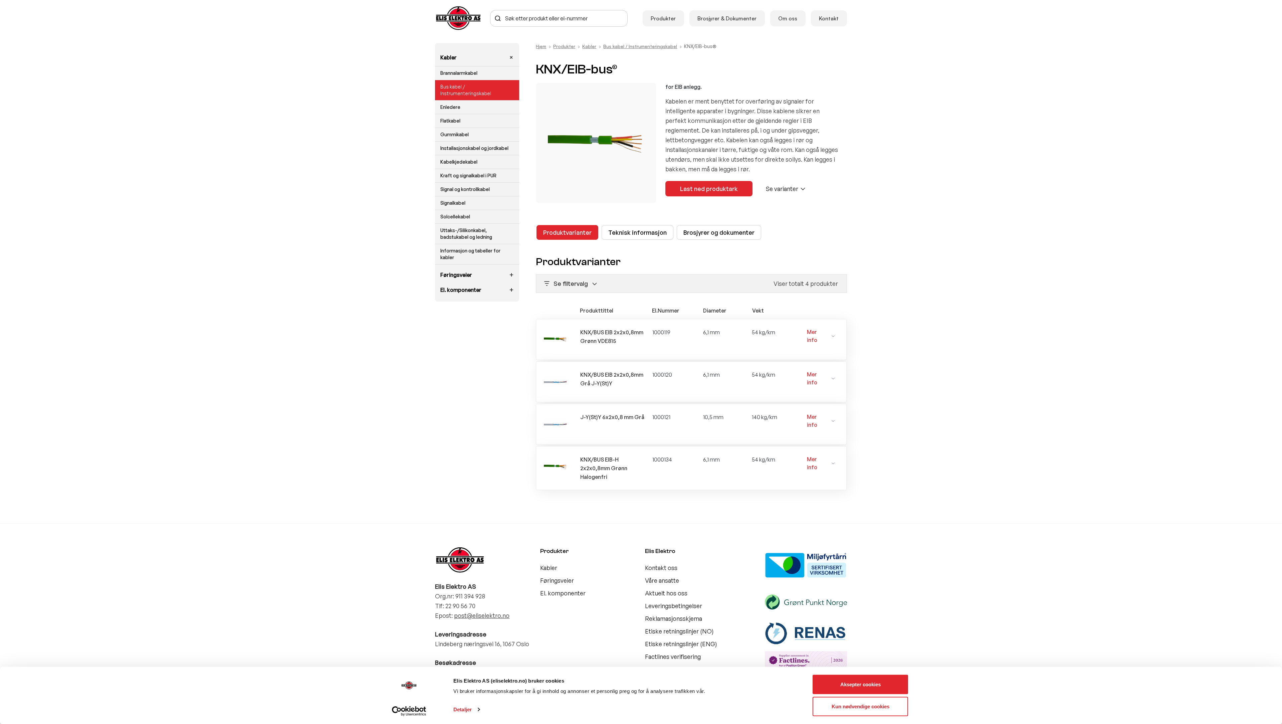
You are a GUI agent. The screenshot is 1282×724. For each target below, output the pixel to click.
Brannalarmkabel (458, 73)
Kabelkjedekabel (458, 162)
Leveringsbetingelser (673, 605)
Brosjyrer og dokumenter (719, 232)
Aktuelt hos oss (666, 593)
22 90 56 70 (460, 605)
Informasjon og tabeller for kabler (470, 254)
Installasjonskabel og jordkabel (474, 148)
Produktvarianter (567, 232)
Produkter (663, 18)
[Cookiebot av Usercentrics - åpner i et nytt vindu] (409, 711)
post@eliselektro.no (481, 615)
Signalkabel (452, 203)
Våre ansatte (662, 580)
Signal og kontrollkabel (465, 189)
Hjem (541, 46)
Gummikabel (454, 134)
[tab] (567, 232)
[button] (821, 336)
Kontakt (829, 18)
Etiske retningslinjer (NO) (679, 631)
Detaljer (462, 709)
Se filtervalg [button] (571, 283)
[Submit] (498, 18)
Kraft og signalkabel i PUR (468, 175)
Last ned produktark (709, 188)
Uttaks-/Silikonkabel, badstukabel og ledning (466, 233)
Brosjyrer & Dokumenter (727, 18)
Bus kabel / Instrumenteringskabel (465, 90)
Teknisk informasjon (637, 232)
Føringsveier (456, 275)
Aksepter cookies (860, 684)
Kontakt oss (661, 567)
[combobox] (559, 18)
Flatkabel (450, 121)
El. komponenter (460, 290)
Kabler (448, 57)
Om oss (787, 18)
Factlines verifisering (673, 656)
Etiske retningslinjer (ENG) (681, 644)
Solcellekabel (455, 216)
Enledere (450, 107)
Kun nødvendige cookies (860, 706)
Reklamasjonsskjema (673, 618)
